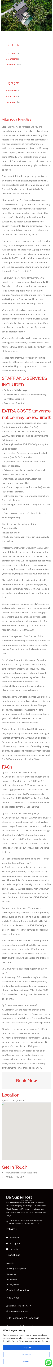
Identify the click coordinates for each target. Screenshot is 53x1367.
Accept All (26, 1347)
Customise (26, 1354)
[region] (26, 1346)
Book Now (26, 1080)
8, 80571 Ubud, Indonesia (14, 1100)
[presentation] (5, 15)
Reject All (26, 1361)
